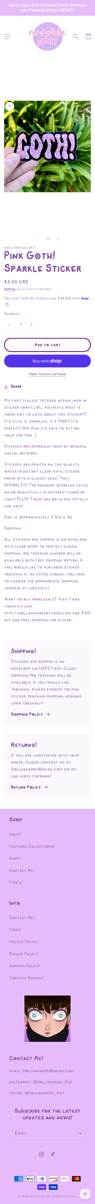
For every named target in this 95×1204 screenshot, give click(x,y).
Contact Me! (22, 871)
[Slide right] (58, 238)
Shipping (10, 289)
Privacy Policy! (24, 942)
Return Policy (26, 787)
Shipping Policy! (24, 966)
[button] (7, 36)
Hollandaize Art (40, 1196)
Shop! (14, 859)
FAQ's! (15, 883)
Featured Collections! (31, 847)
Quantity (12, 314)
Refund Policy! (23, 954)
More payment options (47, 374)
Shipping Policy (27, 714)
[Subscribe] (79, 1133)
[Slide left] (36, 238)
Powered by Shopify (64, 1196)
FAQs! (15, 930)
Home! (15, 834)
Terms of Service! (26, 978)
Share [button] (16, 387)
